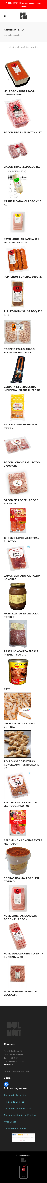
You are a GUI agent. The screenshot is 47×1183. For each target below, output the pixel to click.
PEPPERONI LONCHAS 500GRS (23, 276)
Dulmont (7, 35)
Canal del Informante (15, 1128)
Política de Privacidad (15, 1095)
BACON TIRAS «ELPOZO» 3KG (22, 166)
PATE (7, 689)
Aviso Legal (10, 1122)
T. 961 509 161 (11, 3)
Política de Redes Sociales (17, 1108)
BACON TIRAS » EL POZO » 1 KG (23, 132)
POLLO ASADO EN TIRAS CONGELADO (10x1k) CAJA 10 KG (21, 765)
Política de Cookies (14, 1102)
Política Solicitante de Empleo (20, 1115)
